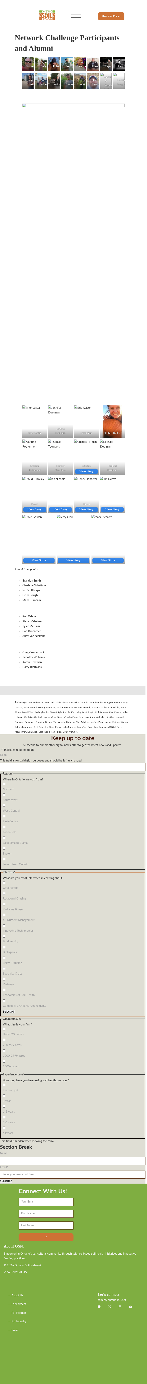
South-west (10, 800)
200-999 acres (12, 1045)
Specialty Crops (12, 973)
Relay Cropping (12, 963)
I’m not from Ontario (16, 864)
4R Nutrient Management (18, 920)
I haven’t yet (10, 1090)
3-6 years (9, 1122)
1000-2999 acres (14, 1055)
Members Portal (111, 16)
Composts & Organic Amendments (24, 1005)
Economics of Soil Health (19, 995)
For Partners (19, 1312)
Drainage (8, 984)
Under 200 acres (13, 1034)
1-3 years (9, 1111)
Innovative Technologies (18, 930)
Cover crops (10, 887)
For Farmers (18, 1304)
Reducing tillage (13, 909)
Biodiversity (10, 941)
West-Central (11, 810)
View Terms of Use (16, 1272)
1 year (7, 1101)
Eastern (7, 853)
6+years (8, 1133)
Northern (8, 789)
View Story (86, 471)
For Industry (18, 1321)
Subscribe (6, 1181)
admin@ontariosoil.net (112, 1300)
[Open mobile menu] (76, 16)
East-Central (10, 821)
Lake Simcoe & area (15, 843)
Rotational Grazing (14, 898)
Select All (9, 1011)
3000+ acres (11, 1066)
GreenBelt (9, 832)
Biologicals (10, 952)
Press (14, 1330)
